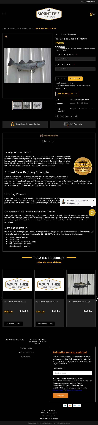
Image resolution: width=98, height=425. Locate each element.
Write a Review (62, 50)
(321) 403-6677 (90, 2)
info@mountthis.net (50, 418)
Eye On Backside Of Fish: (66, 55)
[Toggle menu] (12, 14)
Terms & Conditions (25, 352)
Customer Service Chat (14, 340)
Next (96, 298)
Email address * (59, 368)
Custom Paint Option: (65, 65)
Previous (1, 298)
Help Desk (25, 357)
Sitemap (67, 423)
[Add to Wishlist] (26, 280)
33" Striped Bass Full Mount (15, 301)
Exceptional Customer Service (28, 124)
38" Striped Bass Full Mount (47, 301)
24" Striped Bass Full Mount (79, 301)
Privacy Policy (25, 348)
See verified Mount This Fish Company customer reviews (76, 48)
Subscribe (60, 396)
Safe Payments (76, 124)
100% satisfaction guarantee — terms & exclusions (72, 86)
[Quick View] (26, 274)
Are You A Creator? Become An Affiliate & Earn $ (37, 342)
